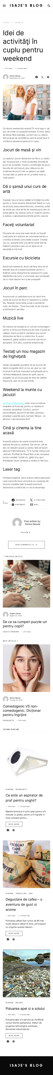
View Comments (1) (24, 545)
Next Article (9, 641)
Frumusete (8, 720)
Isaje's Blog (26, 6)
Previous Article (14, 556)
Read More (14, 824)
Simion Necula (15, 76)
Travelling (21, 893)
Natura (19, 1003)
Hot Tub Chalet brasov (14, 403)
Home (6, 22)
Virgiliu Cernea (15, 613)
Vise (31, 893)
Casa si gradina (11, 632)
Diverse (19, 22)
